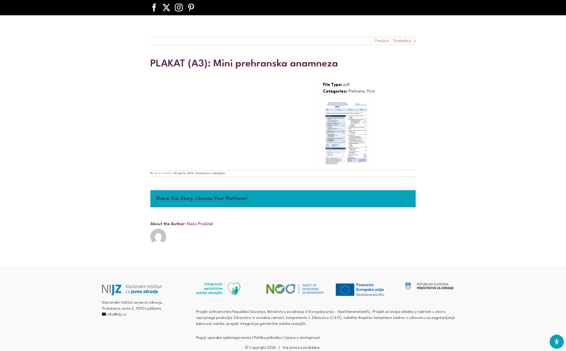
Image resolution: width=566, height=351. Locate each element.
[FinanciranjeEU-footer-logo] (359, 280)
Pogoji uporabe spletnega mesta (223, 338)
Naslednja (402, 41)
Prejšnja (382, 41)
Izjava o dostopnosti (302, 338)
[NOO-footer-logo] (295, 280)
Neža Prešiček (162, 173)
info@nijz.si (116, 314)
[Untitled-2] (429, 285)
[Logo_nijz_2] (132, 287)
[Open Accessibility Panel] (557, 342)
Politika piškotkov (268, 338)
